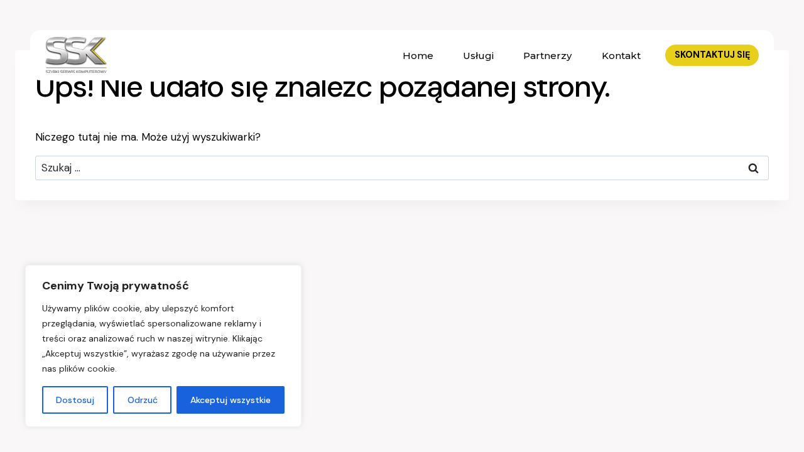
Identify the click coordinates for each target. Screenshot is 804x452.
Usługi (478, 56)
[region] (163, 346)
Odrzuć (143, 400)
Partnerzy (547, 56)
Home (418, 56)
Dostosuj (75, 400)
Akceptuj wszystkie (230, 400)
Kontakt (621, 56)
